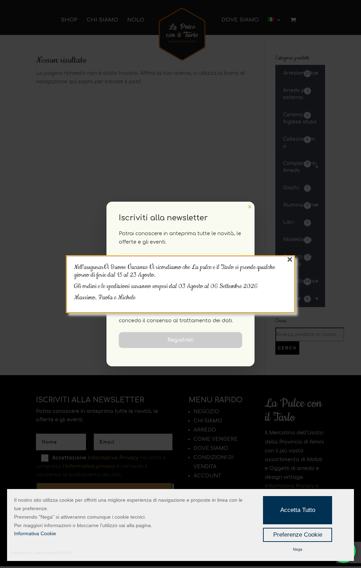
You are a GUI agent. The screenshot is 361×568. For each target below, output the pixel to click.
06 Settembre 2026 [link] (234, 286)
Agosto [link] (195, 286)
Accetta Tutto (297, 510)
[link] (234, 286)
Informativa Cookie (35, 533)
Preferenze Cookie (297, 534)
